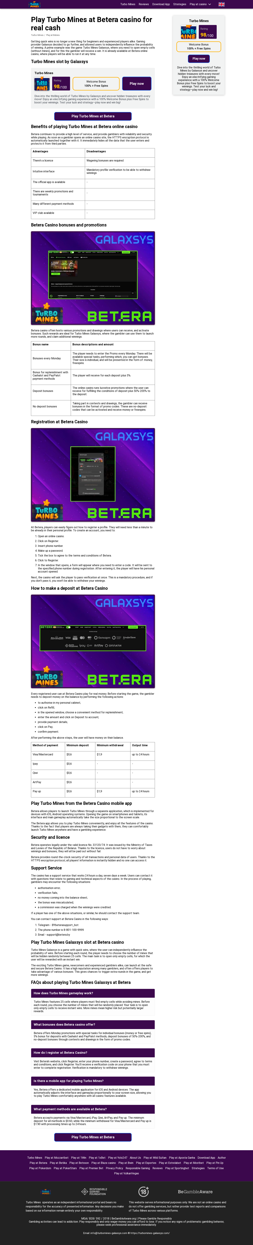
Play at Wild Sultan (155, 1157)
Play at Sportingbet (177, 1168)
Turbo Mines (127, 4)
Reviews (144, 4)
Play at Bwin (125, 1163)
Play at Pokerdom (40, 1168)
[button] (200, 4)
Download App (161, 4)
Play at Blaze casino (103, 1163)
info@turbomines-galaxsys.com (109, 1233)
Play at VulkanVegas (126, 1173)
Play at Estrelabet (170, 1163)
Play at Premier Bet (91, 1168)
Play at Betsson (79, 1163)
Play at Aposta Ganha (182, 1157)
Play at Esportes (146, 1163)
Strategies (179, 4)
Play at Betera (38, 1163)
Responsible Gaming (138, 1168)
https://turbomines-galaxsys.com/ (150, 1233)
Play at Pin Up (214, 1163)
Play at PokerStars (65, 1168)
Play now (137, 84)
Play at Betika (58, 1163)
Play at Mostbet (194, 1163)
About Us (135, 1157)
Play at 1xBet (97, 1157)
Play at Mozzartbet (56, 1157)
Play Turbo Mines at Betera (93, 116)
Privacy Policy (114, 1168)
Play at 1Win (78, 1157)
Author (222, 1157)
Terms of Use (215, 1168)
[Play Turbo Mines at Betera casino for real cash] (34, 4)
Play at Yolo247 (117, 1157)
